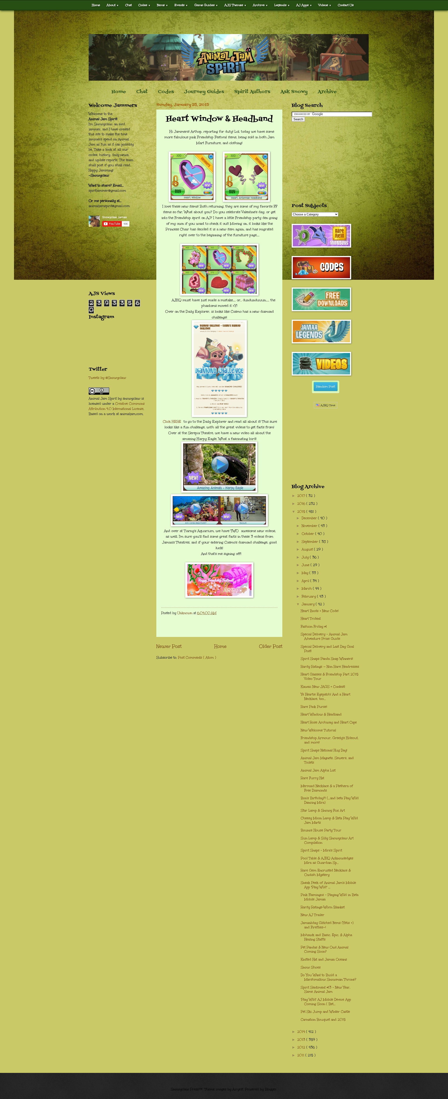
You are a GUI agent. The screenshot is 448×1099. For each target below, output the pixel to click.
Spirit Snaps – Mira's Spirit (321, 850)
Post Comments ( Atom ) (197, 657)
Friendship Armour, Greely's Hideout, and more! (329, 740)
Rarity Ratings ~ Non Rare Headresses (330, 666)
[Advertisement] (224, 22)
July (306, 557)
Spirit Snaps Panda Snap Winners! (327, 659)
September (310, 541)
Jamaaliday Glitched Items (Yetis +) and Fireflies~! (327, 925)
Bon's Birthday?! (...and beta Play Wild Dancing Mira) (330, 800)
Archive (327, 92)
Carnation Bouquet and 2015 (323, 1019)
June (306, 565)
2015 (301, 511)
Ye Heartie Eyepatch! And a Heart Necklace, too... (325, 696)
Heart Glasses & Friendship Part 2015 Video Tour (329, 676)
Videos (324, 5)
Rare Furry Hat (312, 778)
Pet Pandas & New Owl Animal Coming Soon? (324, 949)
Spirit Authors (252, 92)
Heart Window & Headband (321, 714)
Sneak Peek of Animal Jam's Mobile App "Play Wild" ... (328, 885)
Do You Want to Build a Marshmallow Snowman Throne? (328, 977)
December (310, 518)
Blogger (270, 1089)
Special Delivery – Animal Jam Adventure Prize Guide (324, 636)
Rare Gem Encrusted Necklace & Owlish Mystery (326, 872)
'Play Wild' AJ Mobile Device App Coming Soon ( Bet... (326, 1001)
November (310, 526)
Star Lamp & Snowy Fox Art (323, 810)
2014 (301, 1032)
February (309, 596)
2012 (301, 1047)
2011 (301, 1055)
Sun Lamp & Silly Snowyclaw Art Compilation (327, 840)
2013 (301, 1039)
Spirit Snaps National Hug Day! (324, 750)
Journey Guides (204, 92)
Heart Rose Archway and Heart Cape (329, 722)
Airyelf (237, 1089)
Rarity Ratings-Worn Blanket (323, 907)
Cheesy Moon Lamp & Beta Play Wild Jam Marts (329, 820)
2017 (301, 496)
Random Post (325, 386)
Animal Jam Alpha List (318, 770)
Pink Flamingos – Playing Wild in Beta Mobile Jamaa (329, 897)
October (308, 534)
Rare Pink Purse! (314, 707)
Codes (144, 5)
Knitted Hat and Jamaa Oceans (324, 959)
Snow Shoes (311, 967)
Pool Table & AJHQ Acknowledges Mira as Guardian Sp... (327, 860)
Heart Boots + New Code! (320, 611)
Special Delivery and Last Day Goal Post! (327, 648)
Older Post (270, 646)
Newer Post (169, 646)
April (306, 581)
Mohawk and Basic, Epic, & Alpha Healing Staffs (326, 937)
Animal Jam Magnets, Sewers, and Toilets (327, 760)
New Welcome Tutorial (318, 730)
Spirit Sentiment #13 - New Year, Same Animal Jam (325, 989)
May (305, 573)
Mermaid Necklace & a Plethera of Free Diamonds (327, 788)
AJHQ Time (327, 405)
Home (96, 5)
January (309, 604)
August (308, 549)
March (307, 588)
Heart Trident (311, 618)
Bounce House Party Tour (321, 830)
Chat (128, 5)
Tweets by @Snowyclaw (107, 378)
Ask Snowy (294, 92)
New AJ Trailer (312, 915)
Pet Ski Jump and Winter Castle (325, 1011)
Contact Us (346, 5)
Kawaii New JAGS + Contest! (323, 686)
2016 (301, 503)
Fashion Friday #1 (314, 626)
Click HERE (172, 421)
